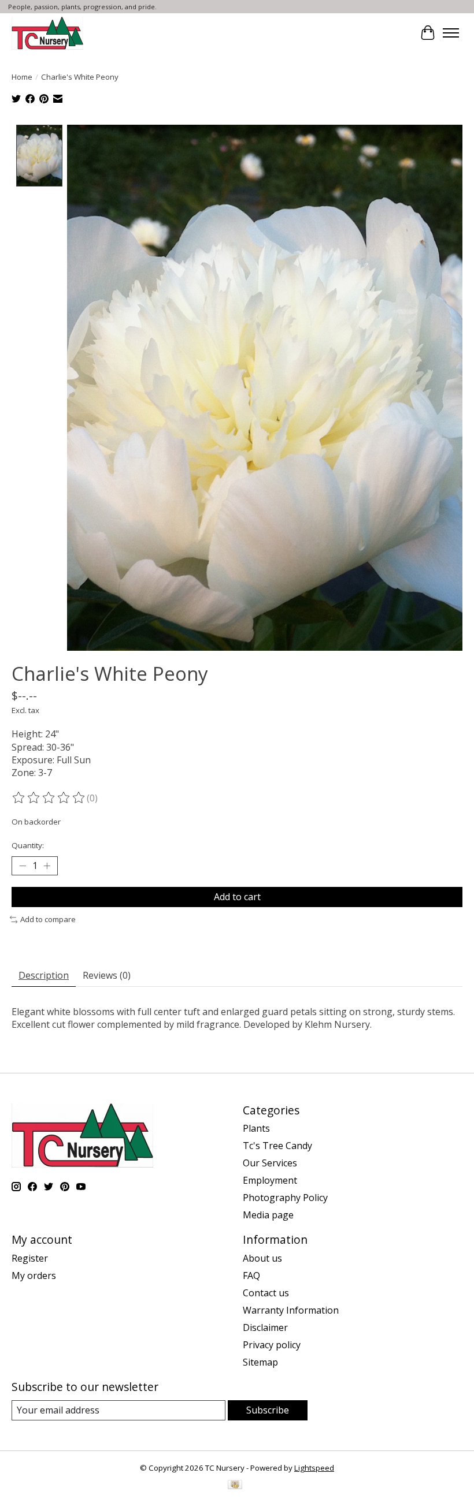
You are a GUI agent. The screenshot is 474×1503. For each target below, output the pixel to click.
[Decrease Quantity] (22, 866)
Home (22, 77)
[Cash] (235, 1485)
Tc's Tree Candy (277, 1145)
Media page (268, 1215)
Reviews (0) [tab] (107, 975)
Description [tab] (43, 975)
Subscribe (267, 1410)
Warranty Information (291, 1310)
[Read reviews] (49, 798)
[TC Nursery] (47, 33)
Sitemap (260, 1362)
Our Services (270, 1163)
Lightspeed (314, 1468)
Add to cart (237, 896)
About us (262, 1258)
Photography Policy (285, 1197)
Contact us (266, 1292)
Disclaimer (265, 1327)
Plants (256, 1128)
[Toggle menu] (450, 32)
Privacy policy (272, 1344)
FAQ (251, 1275)
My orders (34, 1275)
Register (30, 1258)
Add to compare (48, 919)
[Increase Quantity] (46, 866)
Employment (270, 1180)
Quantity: (28, 845)
